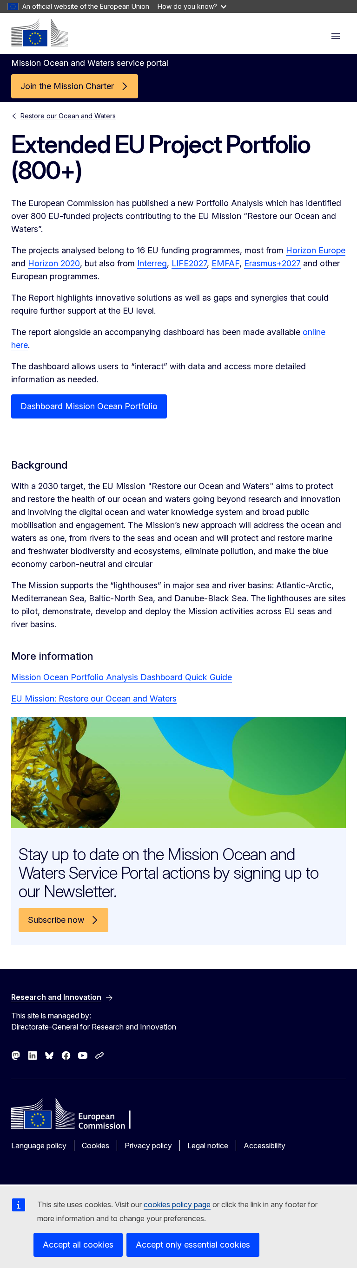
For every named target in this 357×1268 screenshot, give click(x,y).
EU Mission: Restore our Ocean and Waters (94, 698)
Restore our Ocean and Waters (68, 116)
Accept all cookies (78, 1244)
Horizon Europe (315, 250)
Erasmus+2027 (272, 263)
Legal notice (207, 1145)
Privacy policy (148, 1145)
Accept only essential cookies (193, 1244)
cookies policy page (177, 1204)
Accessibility (264, 1145)
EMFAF (225, 263)
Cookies (95, 1145)
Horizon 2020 (54, 263)
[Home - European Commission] (39, 32)
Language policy (38, 1145)
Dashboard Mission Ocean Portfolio (89, 406)
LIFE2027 (189, 263)
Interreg (152, 263)
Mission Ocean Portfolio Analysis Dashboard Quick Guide (121, 677)
